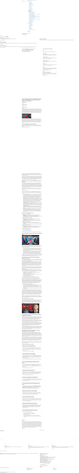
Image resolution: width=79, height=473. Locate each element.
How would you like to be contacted (44, 457)
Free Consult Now (2, 472)
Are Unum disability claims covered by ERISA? (28, 353)
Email (40, 455)
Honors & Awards (29, 22)
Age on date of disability (42, 462)
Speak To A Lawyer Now (24, 34)
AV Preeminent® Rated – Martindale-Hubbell (27, 229)
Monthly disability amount (42, 461)
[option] (16, 440)
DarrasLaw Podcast (31, 9)
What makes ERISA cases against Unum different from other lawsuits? (30, 362)
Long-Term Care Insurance (32, 14)
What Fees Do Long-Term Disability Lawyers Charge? (34, 17)
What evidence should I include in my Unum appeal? (29, 390)
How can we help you (42, 464)
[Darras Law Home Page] (1, 35)
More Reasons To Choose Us (46, 75)
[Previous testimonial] (1, 439)
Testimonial (23, 419)
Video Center (30, 8)
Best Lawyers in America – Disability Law (27, 230)
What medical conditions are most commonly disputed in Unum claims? (31, 384)
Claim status (41, 458)
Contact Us (29, 31)
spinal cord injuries (34, 200)
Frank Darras (30, 2)
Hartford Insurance (31, 25)
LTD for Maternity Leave (31, 18)
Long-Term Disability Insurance (32, 16)
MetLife (30, 26)
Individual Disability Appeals (32, 15)
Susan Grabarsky (31, 3)
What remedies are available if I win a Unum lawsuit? (29, 403)
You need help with (42, 456)
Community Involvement (31, 5)
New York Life (30, 24)
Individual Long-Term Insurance (32, 11)
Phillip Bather (30, 4)
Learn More (23, 103)
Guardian (30, 28)
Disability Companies (30, 23)
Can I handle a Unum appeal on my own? (28, 396)
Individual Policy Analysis (31, 12)
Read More (6, 447)
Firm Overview (30, 1)
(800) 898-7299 (34, 0)
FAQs (28, 30)
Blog (29, 7)
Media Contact (30, 10)
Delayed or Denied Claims (31, 13)
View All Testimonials (2, 450)
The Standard (30, 27)
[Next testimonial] (77, 439)
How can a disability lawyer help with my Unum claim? (29, 410)
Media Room (30, 6)
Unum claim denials (27, 178)
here (33, 351)
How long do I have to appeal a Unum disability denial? (29, 377)
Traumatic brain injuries (32, 194)
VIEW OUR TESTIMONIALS (2, 47)
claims (23, 245)
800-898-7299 (54, 468)
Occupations (30, 19)
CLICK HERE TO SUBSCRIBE (46, 70)
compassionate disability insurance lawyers (33, 338)
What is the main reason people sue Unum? (28, 370)
